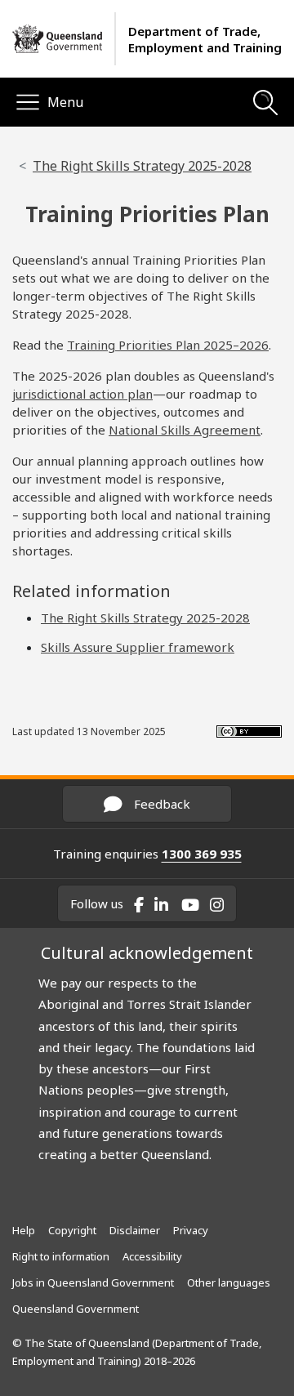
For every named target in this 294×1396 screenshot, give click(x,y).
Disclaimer (134, 1230)
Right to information (60, 1256)
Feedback (160, 804)
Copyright (72, 1230)
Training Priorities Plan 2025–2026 (168, 345)
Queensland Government (75, 1308)
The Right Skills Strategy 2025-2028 (142, 166)
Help (23, 1230)
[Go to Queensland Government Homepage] (57, 39)
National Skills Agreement (185, 429)
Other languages (228, 1282)
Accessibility (152, 1256)
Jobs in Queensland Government (93, 1282)
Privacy (190, 1230)
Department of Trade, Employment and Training (205, 39)
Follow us (96, 903)
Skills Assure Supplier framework (137, 647)
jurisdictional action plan (82, 394)
